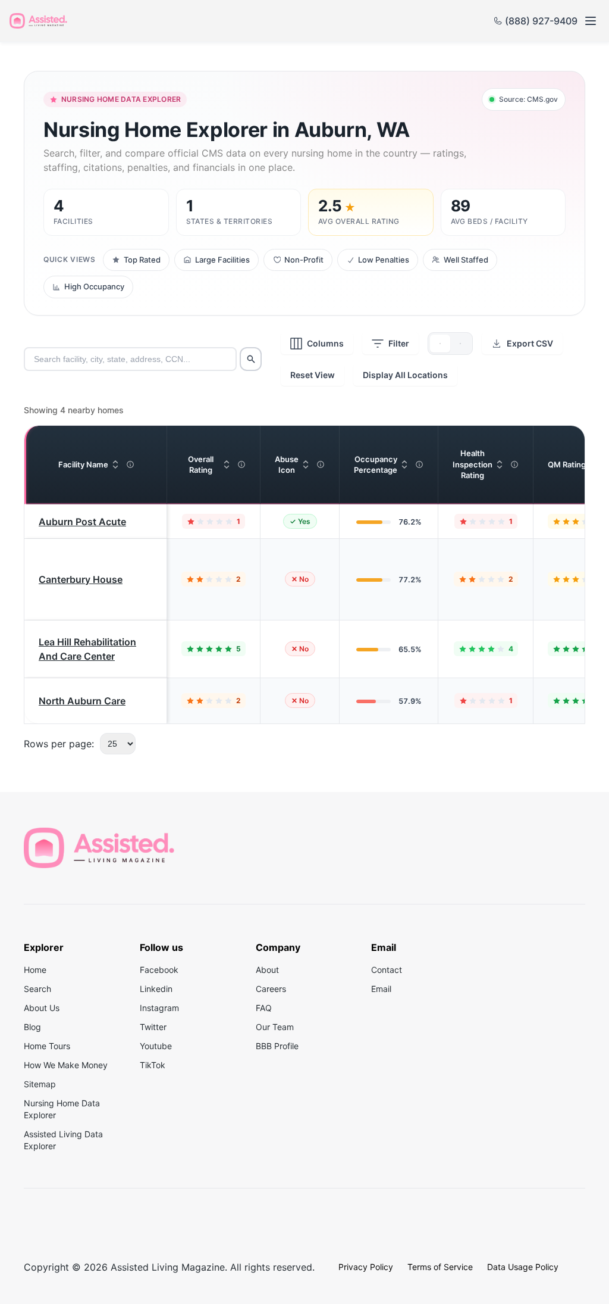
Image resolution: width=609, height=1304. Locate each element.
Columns (325, 343)
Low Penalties (383, 259)
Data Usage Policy (522, 1267)
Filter (398, 343)
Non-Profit (304, 259)
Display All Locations (405, 375)
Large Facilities (222, 259)
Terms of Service (440, 1267)
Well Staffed (466, 259)
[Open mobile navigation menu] (589, 20)
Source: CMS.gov (528, 99)
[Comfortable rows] (440, 343)
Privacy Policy (365, 1267)
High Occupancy (94, 286)
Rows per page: (59, 744)
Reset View (312, 375)
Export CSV (530, 343)
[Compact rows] (460, 343)
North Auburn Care (82, 701)
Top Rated (142, 259)
